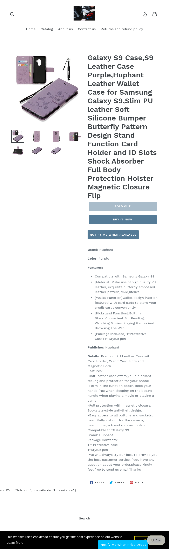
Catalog (47, 29)
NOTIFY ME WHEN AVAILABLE (113, 234)
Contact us (87, 29)
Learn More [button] (15, 542)
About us (65, 29)
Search (84, 518)
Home (30, 29)
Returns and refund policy (122, 29)
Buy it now (122, 219)
